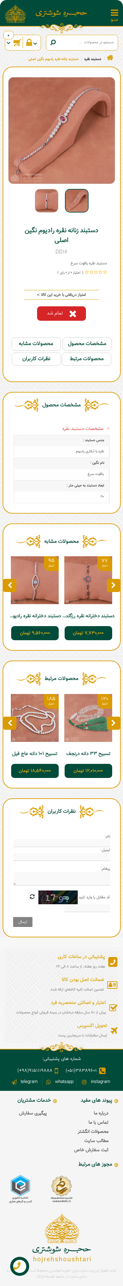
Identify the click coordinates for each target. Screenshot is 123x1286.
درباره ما (101, 1113)
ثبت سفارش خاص (91, 1150)
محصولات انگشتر (93, 1131)
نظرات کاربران (36, 359)
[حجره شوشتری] (62, 13)
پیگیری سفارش (33, 1113)
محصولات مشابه (36, 344)
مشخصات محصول (87, 344)
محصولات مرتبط (87, 359)
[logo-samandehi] (61, 1189)
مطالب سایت (96, 1141)
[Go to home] (110, 57)
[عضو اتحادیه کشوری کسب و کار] (20, 1189)
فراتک (40, 1276)
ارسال (22, 922)
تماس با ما (99, 1122)
